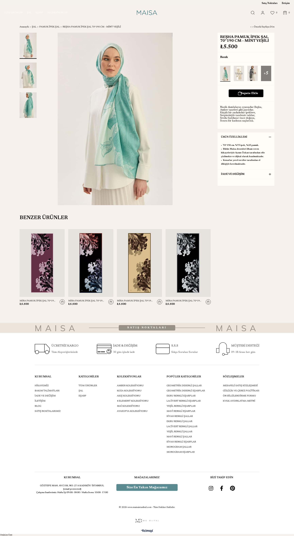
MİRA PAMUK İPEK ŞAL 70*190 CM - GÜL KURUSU (38, 301)
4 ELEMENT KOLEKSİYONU (133, 401)
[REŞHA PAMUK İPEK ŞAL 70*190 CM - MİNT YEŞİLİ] (225, 74)
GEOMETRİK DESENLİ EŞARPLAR (186, 391)
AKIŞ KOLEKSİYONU (129, 396)
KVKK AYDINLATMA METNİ (239, 401)
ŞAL (81, 391)
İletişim (286, 3)
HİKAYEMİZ (42, 386)
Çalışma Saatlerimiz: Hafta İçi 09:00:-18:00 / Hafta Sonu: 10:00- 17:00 (72, 492)
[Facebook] (221, 488)
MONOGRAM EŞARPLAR (181, 452)
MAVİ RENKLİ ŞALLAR (179, 437)
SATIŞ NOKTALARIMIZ (48, 411)
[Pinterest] (232, 488)
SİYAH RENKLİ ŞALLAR (180, 416)
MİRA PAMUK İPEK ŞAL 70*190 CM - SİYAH (184, 301)
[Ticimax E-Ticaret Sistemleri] (147, 531)
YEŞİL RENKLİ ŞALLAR (179, 432)
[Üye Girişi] (263, 13)
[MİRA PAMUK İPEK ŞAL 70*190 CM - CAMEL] (139, 263)
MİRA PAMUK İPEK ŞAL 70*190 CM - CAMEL (135, 301)
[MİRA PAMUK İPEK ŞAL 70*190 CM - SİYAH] (188, 263)
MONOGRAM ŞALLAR (179, 447)
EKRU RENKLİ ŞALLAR (179, 421)
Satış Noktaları (269, 3)
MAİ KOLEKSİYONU (128, 406)
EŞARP (82, 396)
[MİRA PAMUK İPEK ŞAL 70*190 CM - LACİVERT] (90, 263)
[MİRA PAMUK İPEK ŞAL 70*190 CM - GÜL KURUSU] (42, 263)
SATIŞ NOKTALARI (147, 327)
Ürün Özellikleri (234, 137)
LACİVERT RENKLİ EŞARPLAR (184, 401)
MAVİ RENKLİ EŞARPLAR (181, 411)
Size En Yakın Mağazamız (147, 487)
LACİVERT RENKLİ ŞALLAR (182, 426)
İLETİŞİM (40, 401)
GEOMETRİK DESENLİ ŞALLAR (184, 386)
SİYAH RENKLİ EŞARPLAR (181, 442)
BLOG (38, 406)
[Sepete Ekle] (62, 301)
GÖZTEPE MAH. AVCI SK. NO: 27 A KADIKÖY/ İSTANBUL (72, 486)
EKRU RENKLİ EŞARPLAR (181, 396)
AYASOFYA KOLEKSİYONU (132, 411)
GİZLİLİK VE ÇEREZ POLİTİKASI (241, 391)
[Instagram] (211, 488)
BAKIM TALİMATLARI (47, 391)
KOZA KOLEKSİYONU (129, 391)
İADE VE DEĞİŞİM (232, 174)
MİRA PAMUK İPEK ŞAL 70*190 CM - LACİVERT (86, 301)
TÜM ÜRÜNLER (88, 386)
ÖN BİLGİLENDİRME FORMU (239, 396)
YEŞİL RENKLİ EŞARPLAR (181, 406)
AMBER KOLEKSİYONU (130, 386)
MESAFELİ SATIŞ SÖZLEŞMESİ (240, 386)
